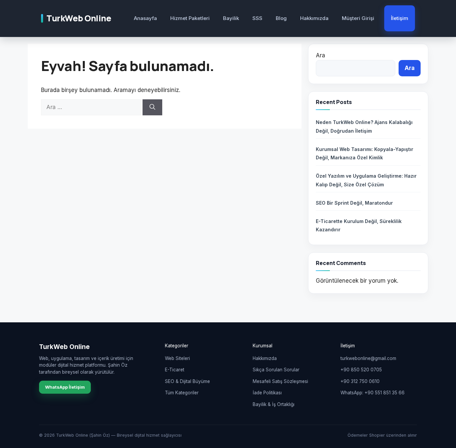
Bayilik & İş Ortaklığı (273, 404)
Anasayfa (145, 18)
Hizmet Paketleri (190, 18)
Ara (320, 55)
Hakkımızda (314, 18)
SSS (257, 18)
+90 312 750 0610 (360, 381)
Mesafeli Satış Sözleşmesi (280, 381)
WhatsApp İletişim (65, 387)
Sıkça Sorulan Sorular (276, 369)
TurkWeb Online (78, 18)
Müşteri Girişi (358, 18)
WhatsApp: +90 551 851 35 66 (372, 392)
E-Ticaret (174, 369)
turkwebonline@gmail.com (368, 358)
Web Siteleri (177, 358)
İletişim (399, 18)
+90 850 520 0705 (361, 369)
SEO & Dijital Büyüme (187, 381)
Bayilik (231, 18)
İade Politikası (267, 392)
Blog (281, 18)
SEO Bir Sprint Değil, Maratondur (354, 203)
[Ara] (152, 107)
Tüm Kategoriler (182, 392)
